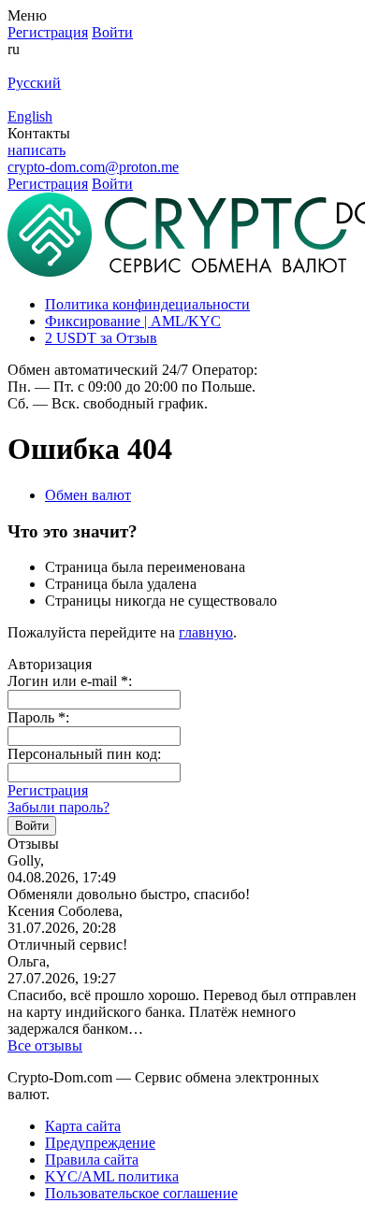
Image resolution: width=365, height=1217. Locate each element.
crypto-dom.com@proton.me (93, 167)
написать (36, 150)
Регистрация (47, 790)
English (29, 116)
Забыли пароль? (58, 807)
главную (206, 632)
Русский (34, 83)
